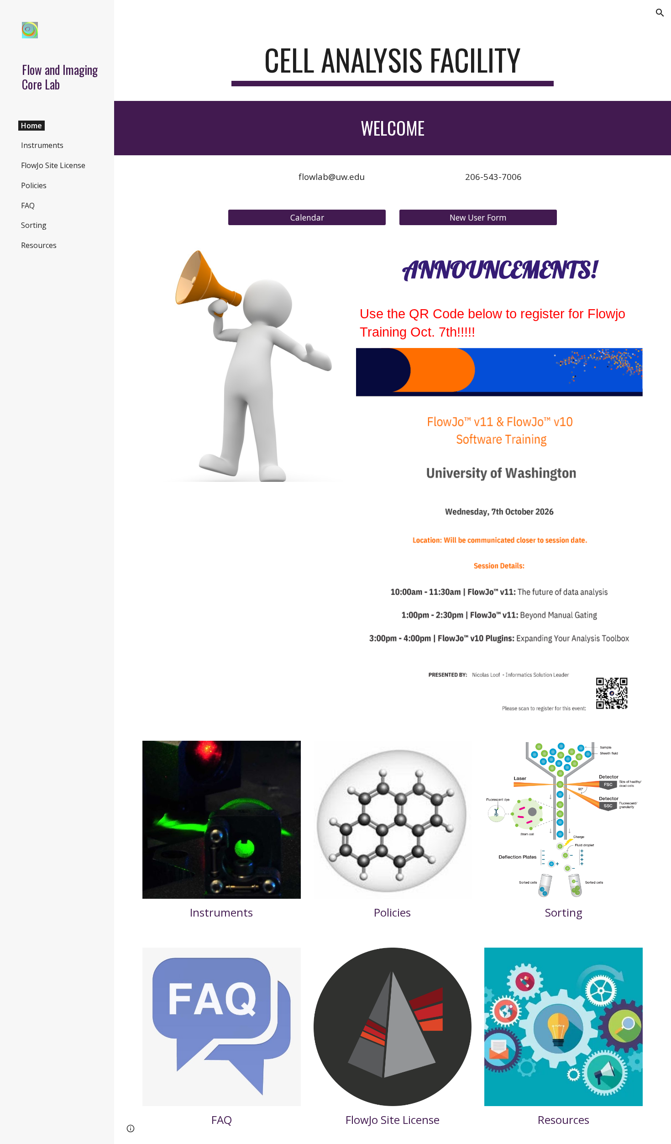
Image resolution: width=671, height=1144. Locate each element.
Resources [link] (39, 245)
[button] (660, 13)
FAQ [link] (28, 205)
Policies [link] (34, 185)
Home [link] (31, 126)
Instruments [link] (42, 145)
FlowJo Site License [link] (53, 165)
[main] (392, 64)
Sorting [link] (34, 225)
